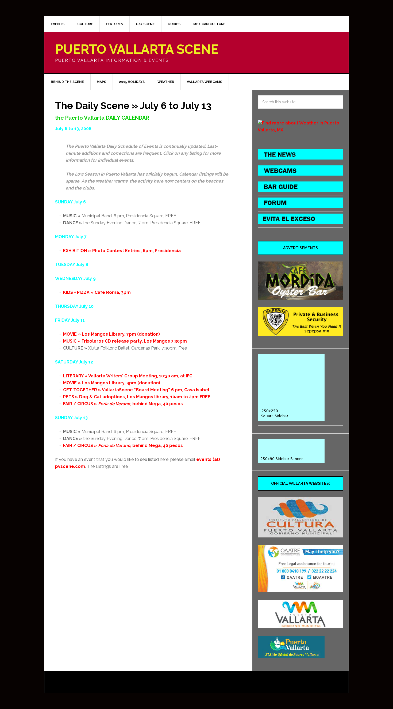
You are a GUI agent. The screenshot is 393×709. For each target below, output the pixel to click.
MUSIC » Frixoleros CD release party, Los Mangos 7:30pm (125, 341)
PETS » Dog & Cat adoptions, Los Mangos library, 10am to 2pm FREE (136, 396)
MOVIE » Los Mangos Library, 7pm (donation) (111, 334)
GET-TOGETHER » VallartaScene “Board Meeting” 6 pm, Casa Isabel (136, 389)
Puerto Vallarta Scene (136, 49)
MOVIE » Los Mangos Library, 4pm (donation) (111, 382)
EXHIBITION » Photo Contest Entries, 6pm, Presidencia (122, 250)
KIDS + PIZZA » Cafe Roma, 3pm (97, 292)
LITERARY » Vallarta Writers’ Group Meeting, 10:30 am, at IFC (127, 375)
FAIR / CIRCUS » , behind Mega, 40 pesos (123, 403)
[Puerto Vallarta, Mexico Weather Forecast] (300, 129)
